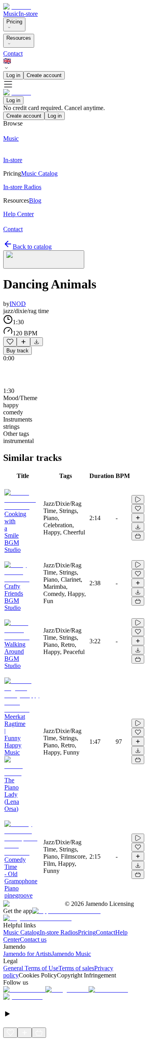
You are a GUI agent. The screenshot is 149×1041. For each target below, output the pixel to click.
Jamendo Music (71, 953)
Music (11, 13)
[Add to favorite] (10, 341)
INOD (18, 303)
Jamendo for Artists (27, 953)
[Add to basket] (138, 536)
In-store (28, 13)
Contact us (33, 939)
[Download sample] (36, 341)
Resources (18, 38)
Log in (13, 75)
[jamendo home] (17, 6)
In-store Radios (59, 932)
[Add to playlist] (23, 341)
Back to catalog (32, 246)
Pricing (14, 22)
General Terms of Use (30, 968)
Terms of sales (76, 968)
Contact (13, 53)
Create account (44, 75)
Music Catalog (21, 932)
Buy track (17, 351)
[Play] (43, 259)
